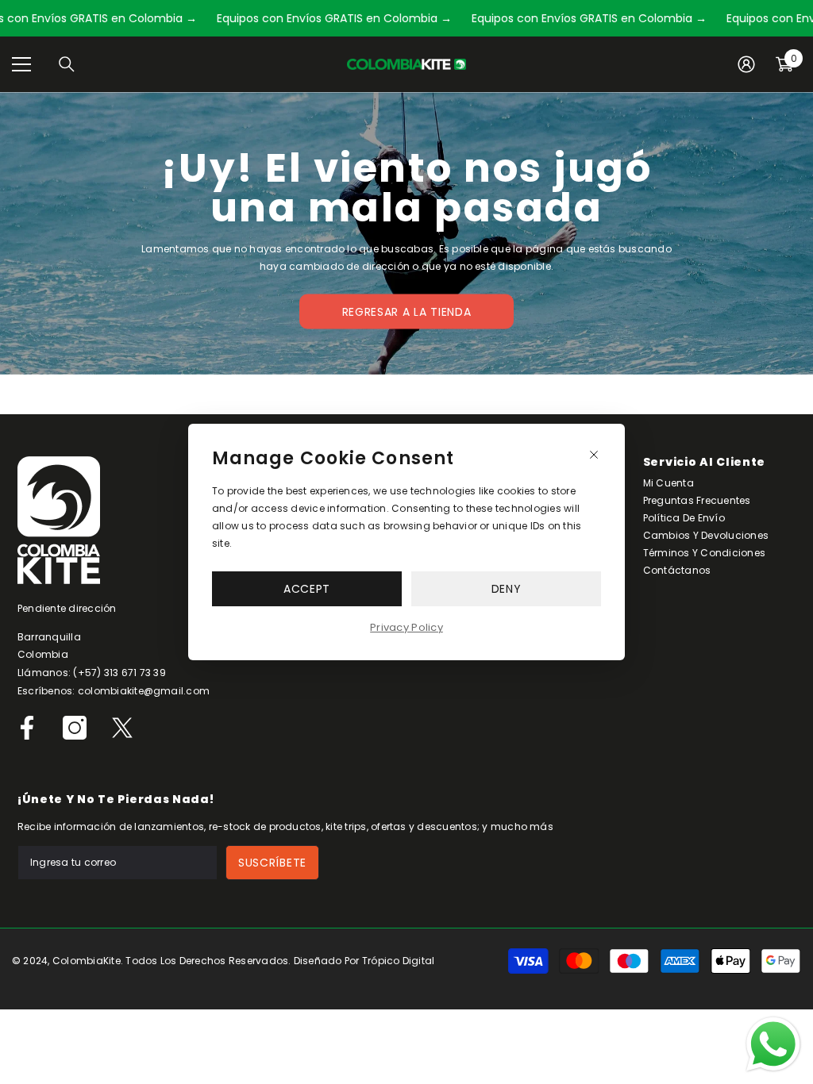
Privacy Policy (406, 627)
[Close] (594, 455)
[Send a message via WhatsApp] (773, 1044)
